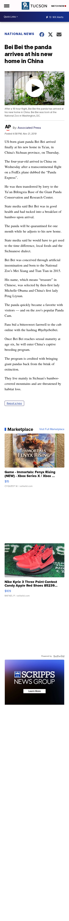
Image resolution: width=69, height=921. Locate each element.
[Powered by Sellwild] (58, 656)
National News (19, 34)
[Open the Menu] (6, 6)
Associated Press (29, 128)
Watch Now (58, 6)
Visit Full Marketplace (51, 429)
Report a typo (14, 403)
